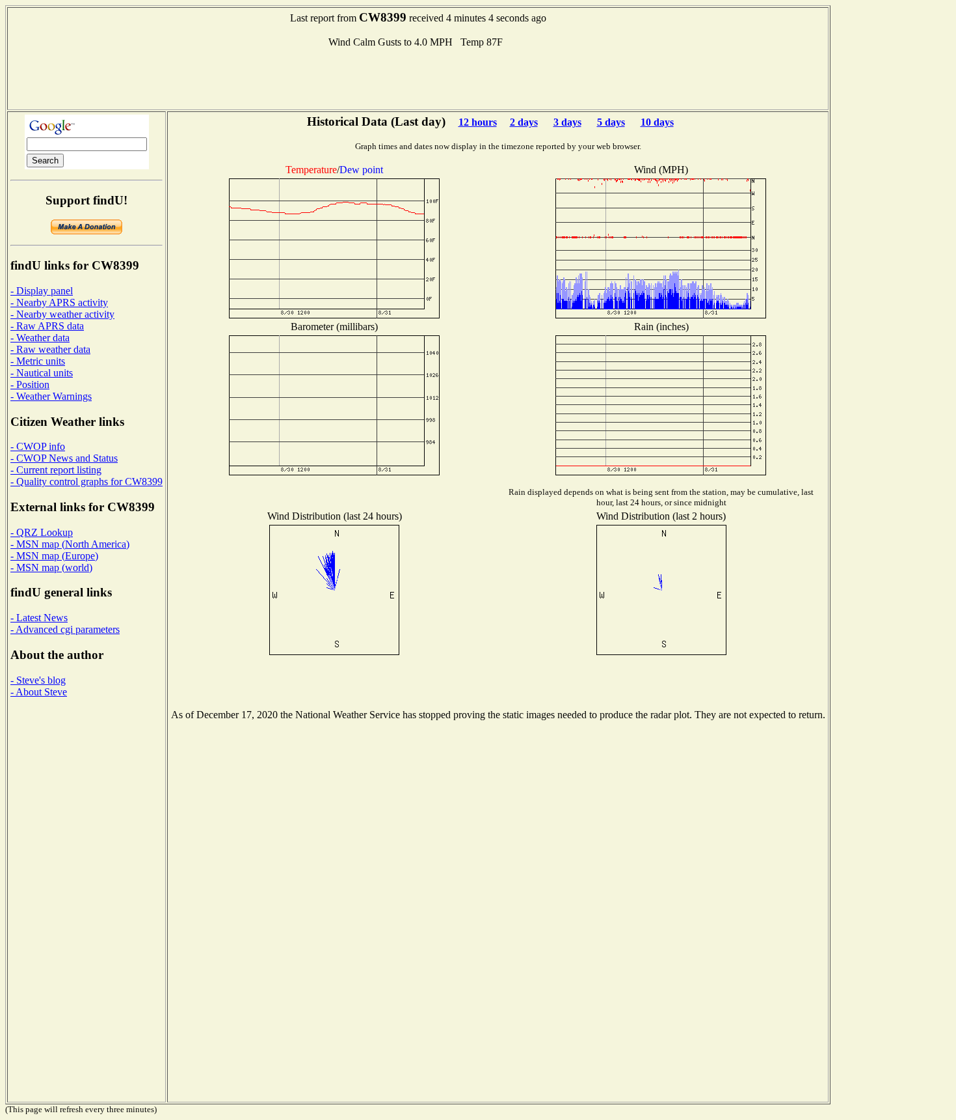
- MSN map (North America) (69, 544)
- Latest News (39, 617)
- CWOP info (37, 446)
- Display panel (41, 290)
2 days (524, 122)
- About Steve (38, 691)
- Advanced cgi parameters (65, 629)
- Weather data (40, 337)
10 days (657, 122)
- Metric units (37, 361)
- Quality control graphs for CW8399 (86, 481)
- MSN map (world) (51, 567)
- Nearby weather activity (62, 314)
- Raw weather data (50, 349)
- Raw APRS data (47, 325)
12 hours (477, 122)
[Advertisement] (418, 77)
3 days (567, 122)
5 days (611, 122)
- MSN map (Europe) (54, 555)
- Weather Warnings (51, 396)
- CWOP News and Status (64, 458)
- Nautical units (41, 372)
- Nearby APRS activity (59, 302)
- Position (29, 384)
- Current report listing (55, 469)
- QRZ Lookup (41, 532)
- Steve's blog (38, 680)
